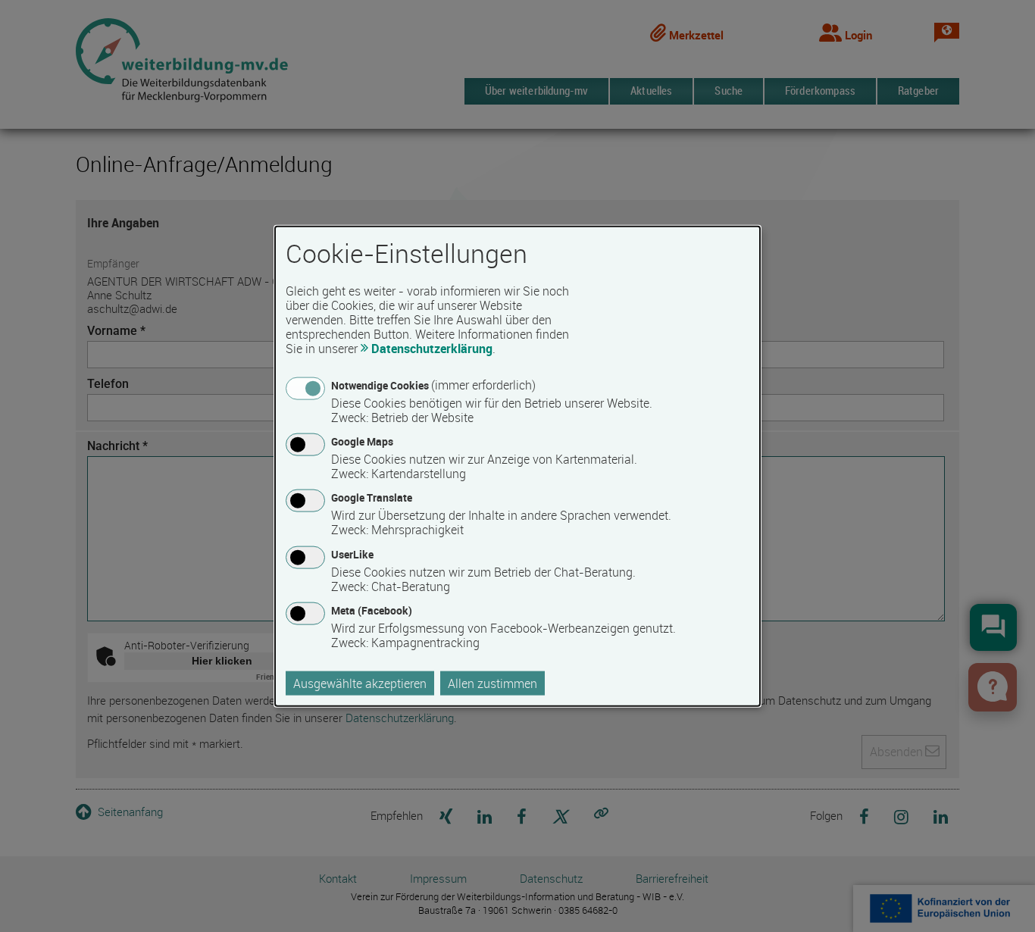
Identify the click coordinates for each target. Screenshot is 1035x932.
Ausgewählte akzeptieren (360, 682)
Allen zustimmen (492, 682)
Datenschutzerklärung (431, 348)
